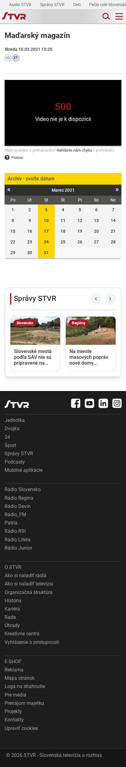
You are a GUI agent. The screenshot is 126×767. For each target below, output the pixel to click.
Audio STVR (20, 4)
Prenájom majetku (24, 703)
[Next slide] (110, 299)
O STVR (13, 567)
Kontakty (14, 720)
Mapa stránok (20, 678)
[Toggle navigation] (119, 16)
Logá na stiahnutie (25, 686)
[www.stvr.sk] (17, 404)
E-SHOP (13, 661)
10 (46, 220)
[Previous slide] (96, 299)
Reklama (14, 670)
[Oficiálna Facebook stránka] (76, 403)
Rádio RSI (15, 531)
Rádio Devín (18, 506)
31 (46, 252)
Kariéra (12, 609)
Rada (10, 617)
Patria (11, 523)
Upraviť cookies (21, 728)
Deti (77, 4)
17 (46, 231)
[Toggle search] (105, 16)
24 (46, 241)
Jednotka (15, 420)
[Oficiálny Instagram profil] (117, 403)
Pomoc (17, 157)
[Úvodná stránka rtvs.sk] (14, 16)
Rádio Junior (18, 548)
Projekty (13, 711)
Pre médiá (15, 695)
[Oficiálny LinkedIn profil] (103, 403)
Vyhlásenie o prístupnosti (32, 642)
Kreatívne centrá (22, 634)
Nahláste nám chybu (74, 150)
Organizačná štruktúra (29, 592)
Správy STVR (52, 4)
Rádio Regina (19, 498)
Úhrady (12, 625)
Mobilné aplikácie (24, 470)
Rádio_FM (15, 514)
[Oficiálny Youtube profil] (89, 403)
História (13, 600)
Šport (10, 445)
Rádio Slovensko (23, 489)
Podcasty (15, 462)
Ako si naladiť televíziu (29, 584)
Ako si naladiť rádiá (25, 575)
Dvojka (12, 428)
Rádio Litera (18, 540)
